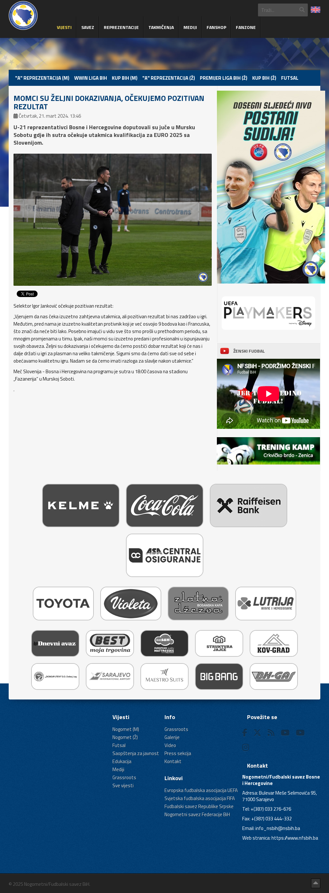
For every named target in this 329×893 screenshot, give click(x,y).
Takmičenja (161, 27)
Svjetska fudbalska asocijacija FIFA (199, 798)
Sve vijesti (123, 785)
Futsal (289, 78)
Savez (87, 27)
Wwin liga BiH (90, 78)
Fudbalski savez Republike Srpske (199, 806)
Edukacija (121, 761)
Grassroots (124, 777)
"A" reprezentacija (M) (42, 78)
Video (170, 745)
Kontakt (173, 761)
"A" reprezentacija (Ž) (168, 78)
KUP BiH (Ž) (264, 78)
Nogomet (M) (125, 729)
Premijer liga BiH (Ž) (223, 78)
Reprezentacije (121, 27)
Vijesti (64, 27)
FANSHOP (216, 27)
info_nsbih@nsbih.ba (277, 828)
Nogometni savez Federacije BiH (197, 814)
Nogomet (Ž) (125, 737)
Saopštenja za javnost (135, 753)
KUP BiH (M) (125, 78)
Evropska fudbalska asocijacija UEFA (201, 790)
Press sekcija (177, 753)
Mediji (190, 27)
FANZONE (246, 27)
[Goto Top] (315, 883)
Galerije (172, 737)
